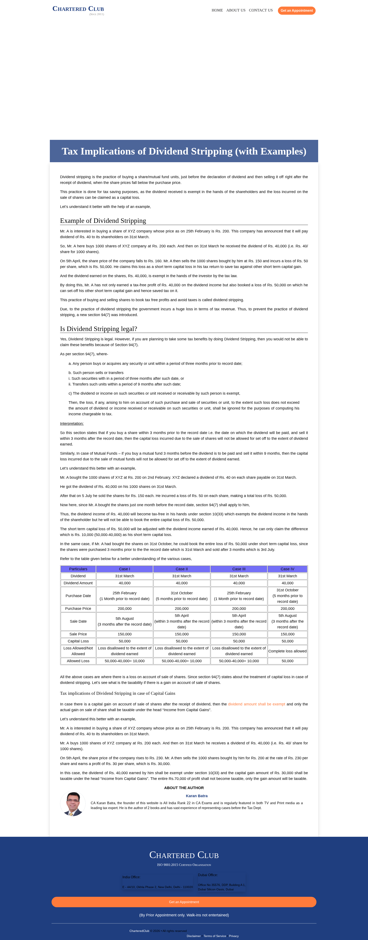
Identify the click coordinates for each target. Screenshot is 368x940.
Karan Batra (197, 796)
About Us (236, 10)
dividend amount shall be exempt (256, 704)
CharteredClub (139, 931)
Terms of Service (215, 936)
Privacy (234, 936)
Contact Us (261, 10)
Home (217, 10)
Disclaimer (194, 936)
